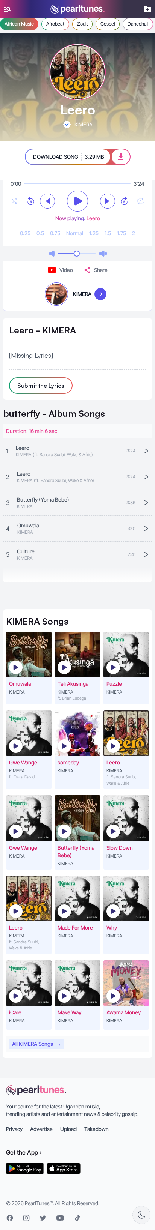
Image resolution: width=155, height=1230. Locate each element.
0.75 (55, 233)
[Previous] (47, 201)
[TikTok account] (77, 1218)
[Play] (77, 201)
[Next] (107, 201)
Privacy (14, 1129)
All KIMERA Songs (36, 1044)
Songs (54, 413)
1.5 (108, 233)
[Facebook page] (10, 1218)
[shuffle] (14, 201)
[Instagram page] (26, 1218)
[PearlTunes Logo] (77, 9)
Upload (68, 1129)
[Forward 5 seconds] (124, 201)
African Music (19, 24)
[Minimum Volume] (51, 253)
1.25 (94, 233)
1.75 (121, 233)
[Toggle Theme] (141, 1215)
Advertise (41, 1129)
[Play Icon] (16, 667)
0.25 (25, 233)
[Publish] (147, 9)
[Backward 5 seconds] (30, 201)
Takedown (96, 1129)
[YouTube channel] (60, 1217)
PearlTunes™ (39, 1203)
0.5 (40, 233)
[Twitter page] (43, 1218)
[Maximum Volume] (103, 253)
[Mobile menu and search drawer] (7, 9)
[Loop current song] (140, 201)
